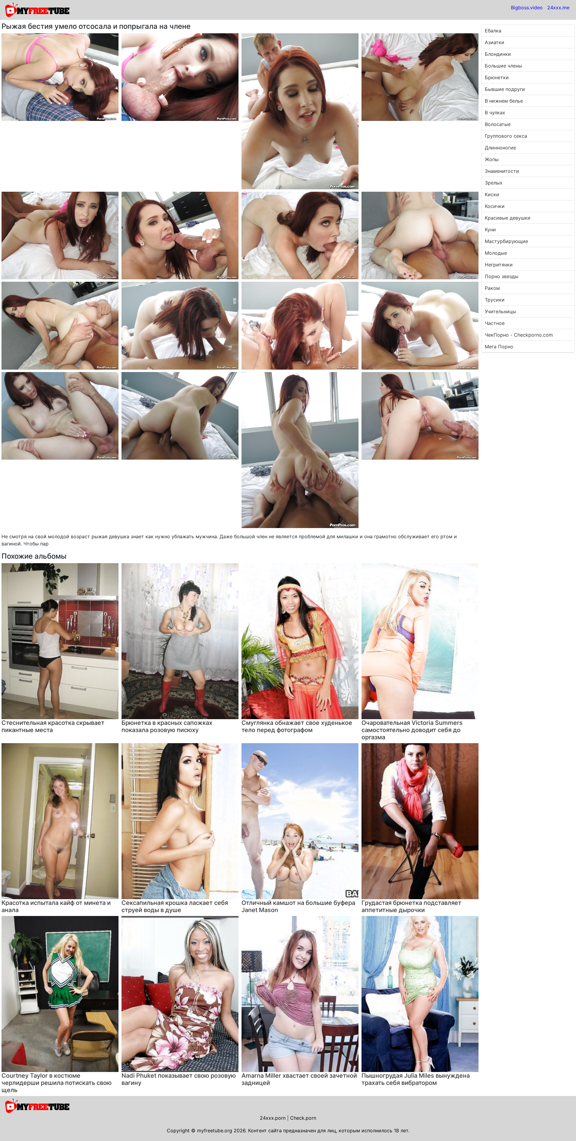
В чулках (495, 113)
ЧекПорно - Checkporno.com (519, 335)
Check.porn (303, 1118)
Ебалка (493, 31)
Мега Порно (499, 347)
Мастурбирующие (506, 241)
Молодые (496, 253)
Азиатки (494, 42)
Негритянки (499, 265)
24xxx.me (558, 8)
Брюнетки (497, 77)
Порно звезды (501, 276)
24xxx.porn (273, 1118)
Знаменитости (502, 171)
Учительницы (500, 311)
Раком (492, 288)
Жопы (492, 159)
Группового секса (506, 136)
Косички (495, 206)
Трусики (495, 300)
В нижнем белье (504, 101)
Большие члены (503, 66)
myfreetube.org (214, 1130)
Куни (490, 230)
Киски (492, 194)
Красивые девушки (507, 218)
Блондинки (498, 54)
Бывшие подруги (505, 89)
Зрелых (493, 183)
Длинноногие (500, 148)
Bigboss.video (527, 8)
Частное (495, 323)
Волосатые (498, 124)
